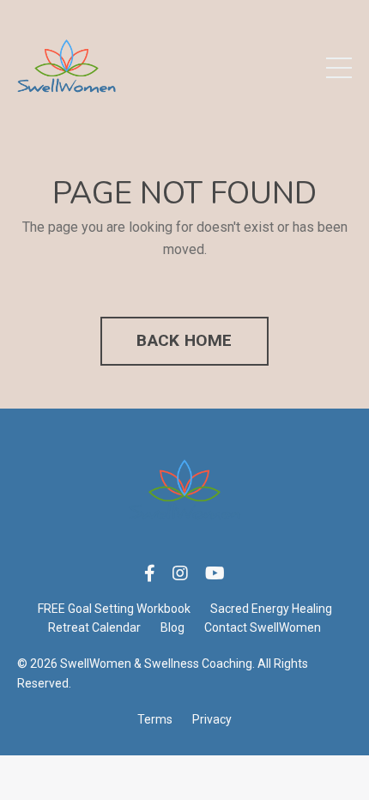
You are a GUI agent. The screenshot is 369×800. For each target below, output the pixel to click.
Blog (172, 627)
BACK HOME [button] (184, 340)
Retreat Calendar (94, 627)
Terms (154, 719)
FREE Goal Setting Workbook (114, 608)
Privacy (212, 719)
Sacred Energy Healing (271, 608)
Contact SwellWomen (262, 627)
